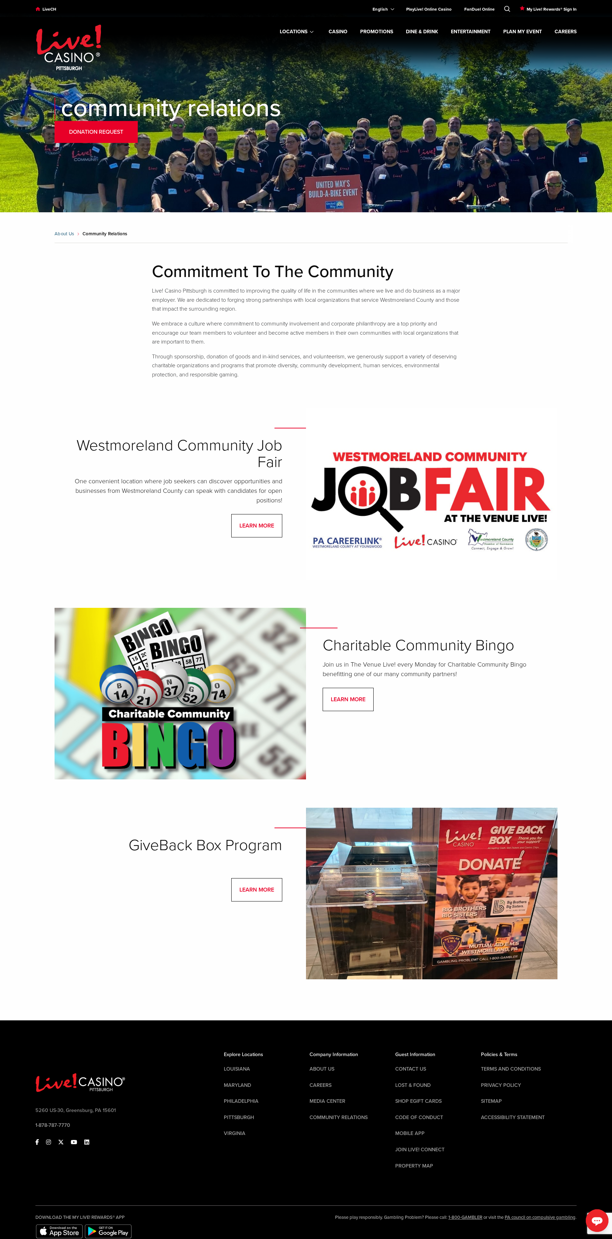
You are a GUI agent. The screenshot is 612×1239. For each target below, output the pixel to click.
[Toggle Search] (507, 7)
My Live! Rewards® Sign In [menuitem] (552, 9)
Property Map (414, 1166)
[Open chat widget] (597, 1220)
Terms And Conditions (511, 1069)
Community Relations (339, 1117)
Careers (321, 1085)
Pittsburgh (239, 1117)
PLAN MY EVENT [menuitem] (522, 32)
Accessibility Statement (513, 1117)
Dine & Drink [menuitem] (422, 32)
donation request (96, 132)
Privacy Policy (501, 1085)
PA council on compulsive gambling (540, 1217)
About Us (64, 234)
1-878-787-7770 (52, 1125)
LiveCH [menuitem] (49, 9)
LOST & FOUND (413, 1085)
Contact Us (410, 1069)
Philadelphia (241, 1101)
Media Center (327, 1101)
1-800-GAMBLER (465, 1217)
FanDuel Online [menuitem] (479, 9)
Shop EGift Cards (418, 1101)
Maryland (237, 1085)
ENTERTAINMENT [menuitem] (471, 32)
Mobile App (410, 1133)
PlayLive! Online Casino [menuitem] (429, 9)
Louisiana (237, 1069)
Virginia (234, 1133)
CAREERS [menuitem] (566, 32)
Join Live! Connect (419, 1150)
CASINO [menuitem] (338, 32)
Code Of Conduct (419, 1117)
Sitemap (491, 1101)
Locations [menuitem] (293, 32)
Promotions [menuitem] (376, 32)
